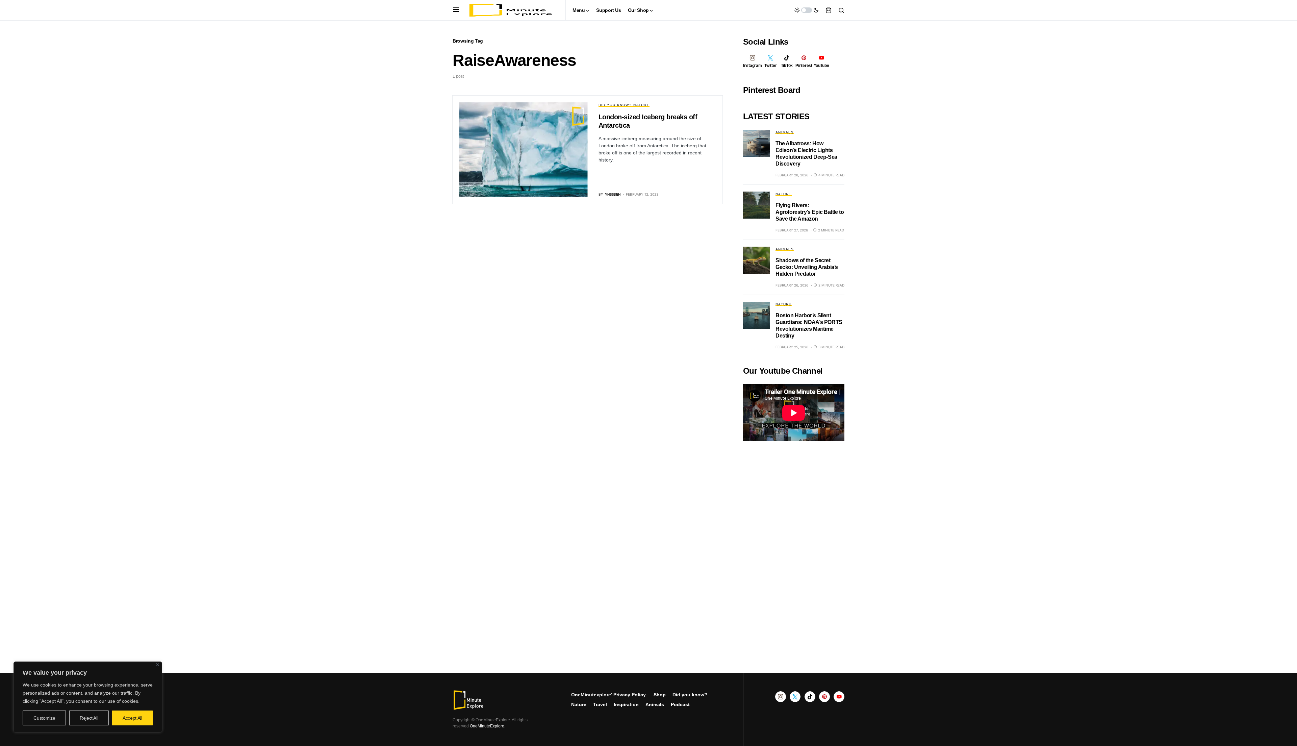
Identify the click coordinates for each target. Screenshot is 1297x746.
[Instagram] (780, 696)
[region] (88, 697)
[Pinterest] (824, 696)
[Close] (157, 664)
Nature (641, 105)
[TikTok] (810, 696)
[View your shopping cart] (828, 10)
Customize (44, 718)
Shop (660, 694)
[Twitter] (795, 696)
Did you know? (615, 105)
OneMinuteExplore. (487, 726)
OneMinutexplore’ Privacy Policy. (609, 694)
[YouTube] (839, 696)
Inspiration (626, 704)
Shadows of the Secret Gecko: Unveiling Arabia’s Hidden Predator (806, 267)
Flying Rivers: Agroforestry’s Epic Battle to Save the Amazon (809, 212)
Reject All (89, 718)
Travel (600, 704)
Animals (784, 132)
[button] (456, 10)
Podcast (680, 704)
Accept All (132, 718)
